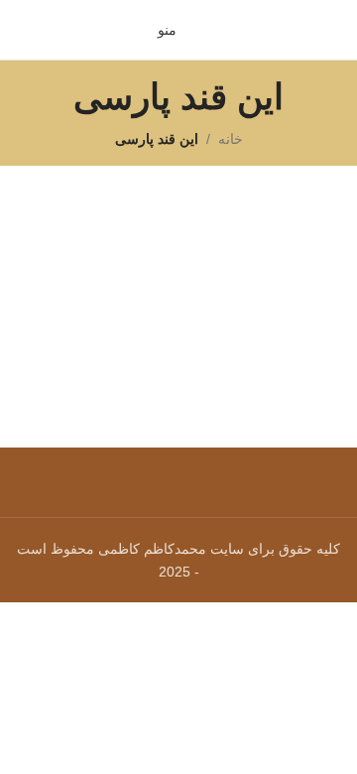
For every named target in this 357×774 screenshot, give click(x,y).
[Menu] (178, 471)
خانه (230, 139)
